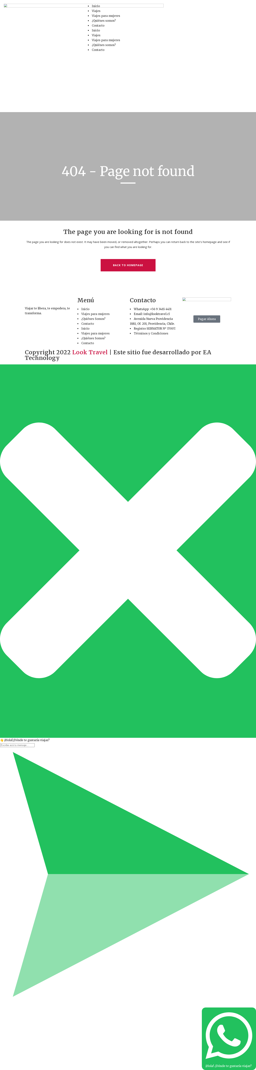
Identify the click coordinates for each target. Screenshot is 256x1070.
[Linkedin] (207, 8)
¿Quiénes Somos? (93, 319)
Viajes (96, 11)
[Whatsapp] (196, 8)
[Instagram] (186, 8)
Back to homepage (128, 265)
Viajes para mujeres (106, 16)
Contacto (98, 25)
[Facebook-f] (176, 8)
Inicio (96, 6)
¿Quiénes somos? (104, 20)
